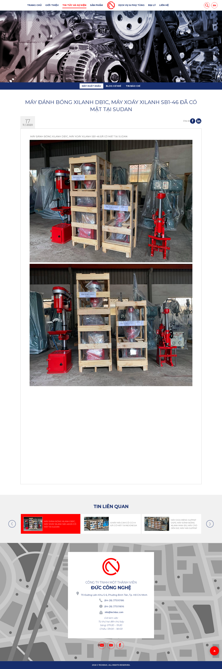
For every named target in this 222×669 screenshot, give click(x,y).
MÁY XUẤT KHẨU (91, 86)
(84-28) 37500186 (114, 600)
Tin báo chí (133, 86)
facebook (120, 645)
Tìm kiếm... (207, 5)
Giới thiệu (52, 5)
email (102, 645)
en (214, 5)
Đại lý (152, 5)
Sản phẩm (96, 5)
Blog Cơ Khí (113, 86)
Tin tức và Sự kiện (74, 5)
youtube (111, 645)
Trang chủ (34, 5)
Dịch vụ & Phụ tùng (131, 5)
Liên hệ (164, 5)
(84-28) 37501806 (114, 606)
